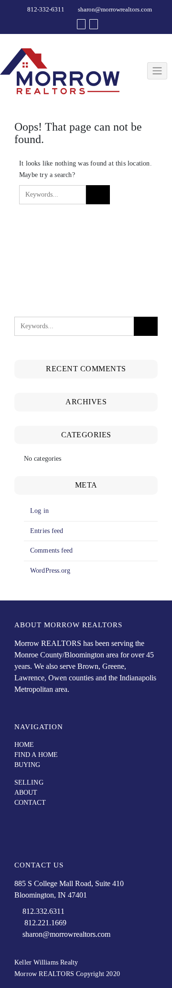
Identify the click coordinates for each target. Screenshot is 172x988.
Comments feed (51, 550)
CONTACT (30, 802)
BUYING (27, 764)
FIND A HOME (36, 754)
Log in (39, 510)
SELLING (28, 782)
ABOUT (26, 792)
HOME (24, 744)
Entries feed (46, 530)
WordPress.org (50, 570)
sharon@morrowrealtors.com (115, 9)
